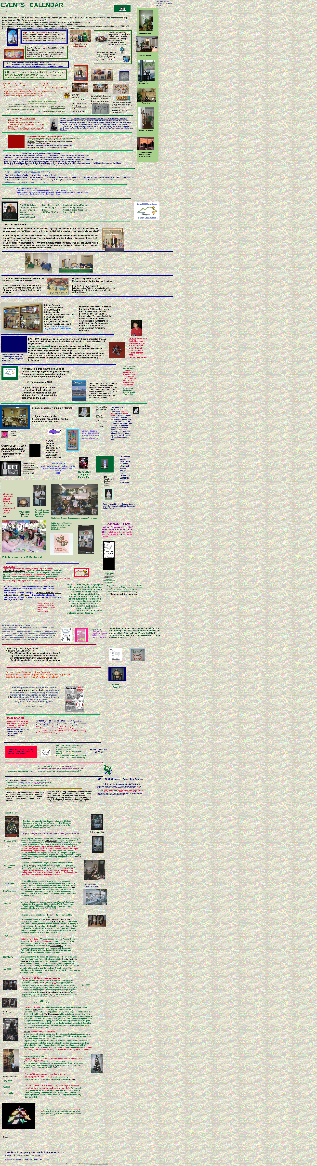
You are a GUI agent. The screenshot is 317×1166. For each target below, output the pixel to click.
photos (122, 534)
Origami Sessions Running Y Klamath (52, 408)
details (66, 147)
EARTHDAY (34, 339)
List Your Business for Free (99, 1164)
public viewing (39, 982)
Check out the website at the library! (72, 801)
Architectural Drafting (109, 480)
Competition (109, 483)
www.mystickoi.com (34, 706)
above (106, 485)
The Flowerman (51, 1014)
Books (49, 915)
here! (55, 1067)
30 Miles (56, 369)
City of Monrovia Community (18, 780)
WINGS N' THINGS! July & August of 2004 (63, 792)
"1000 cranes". (56, 946)
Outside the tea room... (10, 1076)
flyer (11, 697)
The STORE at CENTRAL (54, 921)
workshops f (33, 865)
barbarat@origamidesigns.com (67, 28)
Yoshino (27, 1032)
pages (116, 790)
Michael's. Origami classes (14, 571)
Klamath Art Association (79, 106)
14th (105, 477)
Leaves (101, 790)
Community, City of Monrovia (123, 594)
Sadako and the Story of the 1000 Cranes (56, 992)
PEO (9, 119)
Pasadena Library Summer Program (28, 796)
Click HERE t (8, 278)
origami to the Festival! (31, 690)
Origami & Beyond (45, 593)
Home (5, 1137)
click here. (71, 1079)
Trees (35, 1010)
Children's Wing (51, 841)
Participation (24, 514)
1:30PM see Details (124, 104)
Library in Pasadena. (50, 996)
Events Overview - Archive (26, 1155)
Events (5, 516)
